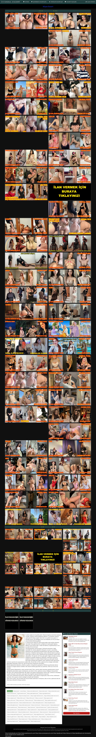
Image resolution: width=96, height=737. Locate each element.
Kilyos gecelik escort (11, 709)
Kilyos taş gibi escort (11, 716)
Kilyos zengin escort (11, 698)
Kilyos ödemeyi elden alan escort (51, 695)
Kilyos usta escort (44, 712)
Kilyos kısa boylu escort (24, 695)
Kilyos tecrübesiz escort (23, 712)
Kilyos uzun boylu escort (12, 695)
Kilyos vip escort (31, 707)
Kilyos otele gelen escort (38, 702)
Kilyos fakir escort (21, 698)
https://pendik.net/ (58, 733)
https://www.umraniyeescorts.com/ (44, 733)
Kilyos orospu (27, 716)
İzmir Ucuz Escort (73, 698)
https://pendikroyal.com (78, 733)
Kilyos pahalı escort (55, 705)
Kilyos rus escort (39, 698)
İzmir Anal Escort (72, 705)
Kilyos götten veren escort (50, 700)
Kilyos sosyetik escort (12, 707)
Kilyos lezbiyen (42, 716)
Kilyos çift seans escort (53, 707)
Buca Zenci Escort (73, 682)
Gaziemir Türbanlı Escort (74, 674)
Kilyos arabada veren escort (25, 702)
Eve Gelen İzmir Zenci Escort (75, 689)
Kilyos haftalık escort (42, 709)
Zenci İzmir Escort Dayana (75, 652)
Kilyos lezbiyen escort (39, 700)
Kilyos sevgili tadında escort (37, 695)
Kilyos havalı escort (22, 707)
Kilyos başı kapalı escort (12, 721)
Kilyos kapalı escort (23, 719)
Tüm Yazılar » (76, 713)
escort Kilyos (23, 691)
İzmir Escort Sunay (73, 667)
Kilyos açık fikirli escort (24, 721)
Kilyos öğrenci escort (50, 714)
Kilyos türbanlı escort (51, 716)
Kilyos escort (16, 691)
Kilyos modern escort (35, 721)
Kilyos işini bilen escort (54, 712)
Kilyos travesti (35, 716)
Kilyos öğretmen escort (39, 714)
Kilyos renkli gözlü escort (32, 693)
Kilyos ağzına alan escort (12, 702)
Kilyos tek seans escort (41, 707)
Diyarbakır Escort (72, 636)
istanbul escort (12, 734)
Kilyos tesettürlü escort (12, 719)
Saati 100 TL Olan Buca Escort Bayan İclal (77, 644)
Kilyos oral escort (29, 700)
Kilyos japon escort (48, 698)
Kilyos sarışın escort (11, 693)
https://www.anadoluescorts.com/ (26, 733)
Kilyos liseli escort (43, 691)
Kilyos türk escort (30, 698)
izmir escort (8, 736)
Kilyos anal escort (20, 700)
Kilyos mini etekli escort (32, 691)
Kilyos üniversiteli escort (53, 691)
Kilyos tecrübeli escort (12, 712)
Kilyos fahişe (20, 716)
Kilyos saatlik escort (32, 709)
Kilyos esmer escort (21, 693)
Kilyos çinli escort (11, 700)
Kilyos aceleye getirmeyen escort (14, 714)
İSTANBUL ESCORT (10, 2)
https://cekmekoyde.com (11, 733)
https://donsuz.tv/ (67, 733)
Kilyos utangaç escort (46, 719)
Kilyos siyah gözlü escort (44, 693)
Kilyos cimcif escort (35, 705)
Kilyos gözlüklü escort (53, 709)
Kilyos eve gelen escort (50, 702)
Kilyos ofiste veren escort (24, 705)
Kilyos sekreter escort (28, 714)
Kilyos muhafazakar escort (34, 719)
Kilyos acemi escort (34, 712)
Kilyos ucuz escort (45, 705)
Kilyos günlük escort (22, 709)
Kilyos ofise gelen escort (12, 705)
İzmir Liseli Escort (73, 660)
